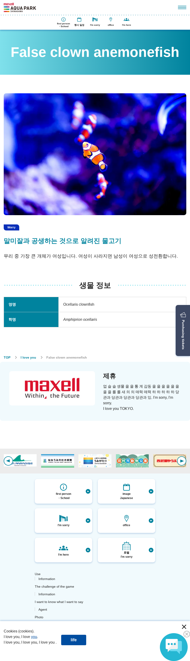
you (34, 637)
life (74, 640)
